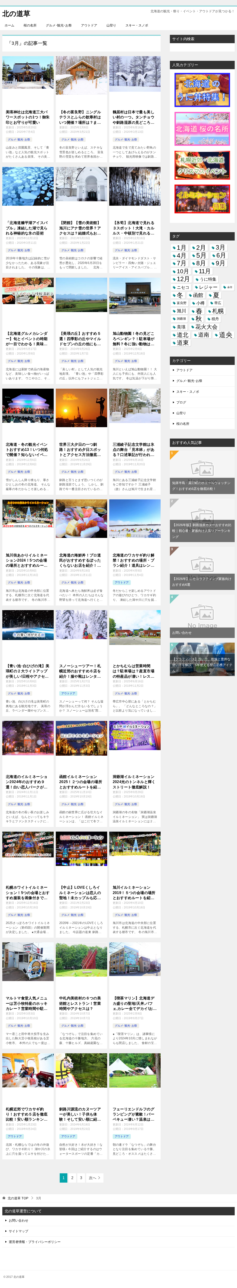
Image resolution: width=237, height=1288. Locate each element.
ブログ (181, 402)
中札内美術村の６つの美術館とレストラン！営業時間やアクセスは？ (80, 1003)
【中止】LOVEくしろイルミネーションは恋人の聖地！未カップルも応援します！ (80, 893)
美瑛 (181, 327)
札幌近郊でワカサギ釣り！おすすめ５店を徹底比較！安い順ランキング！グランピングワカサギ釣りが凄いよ (26, 1114)
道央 (225, 335)
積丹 (215, 319)
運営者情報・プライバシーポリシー (35, 1242)
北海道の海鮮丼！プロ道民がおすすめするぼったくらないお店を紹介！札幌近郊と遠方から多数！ (80, 560)
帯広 (217, 303)
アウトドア (89, 25)
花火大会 (206, 327)
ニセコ (183, 287)
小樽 (200, 303)
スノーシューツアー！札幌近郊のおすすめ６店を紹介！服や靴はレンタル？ (80, 671)
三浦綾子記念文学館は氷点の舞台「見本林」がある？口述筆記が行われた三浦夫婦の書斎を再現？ (133, 450)
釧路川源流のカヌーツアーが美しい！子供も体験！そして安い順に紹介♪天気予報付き (81, 1114)
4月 (182, 255)
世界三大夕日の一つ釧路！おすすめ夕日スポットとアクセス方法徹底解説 (80, 450)
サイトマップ (18, 1231)
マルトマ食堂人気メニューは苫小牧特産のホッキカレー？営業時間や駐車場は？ (26, 1003)
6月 (221, 255)
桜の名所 (30, 25)
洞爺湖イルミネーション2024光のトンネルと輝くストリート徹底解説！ (134, 782)
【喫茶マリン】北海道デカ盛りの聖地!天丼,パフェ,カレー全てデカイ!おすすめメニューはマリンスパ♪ (135, 1003)
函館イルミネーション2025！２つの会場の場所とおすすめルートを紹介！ (80, 782)
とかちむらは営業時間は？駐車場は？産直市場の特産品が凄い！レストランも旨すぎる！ (133, 671)
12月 (183, 279)
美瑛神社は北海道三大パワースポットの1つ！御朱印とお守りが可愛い (28, 117)
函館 (198, 295)
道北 (182, 335)
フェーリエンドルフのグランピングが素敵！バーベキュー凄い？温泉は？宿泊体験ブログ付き (133, 1114)
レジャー (208, 287)
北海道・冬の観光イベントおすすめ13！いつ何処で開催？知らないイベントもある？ (27, 450)
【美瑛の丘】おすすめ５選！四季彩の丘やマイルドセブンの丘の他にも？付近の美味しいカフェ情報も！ (80, 339)
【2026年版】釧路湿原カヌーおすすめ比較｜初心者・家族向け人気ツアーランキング (201, 530)
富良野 (182, 303)
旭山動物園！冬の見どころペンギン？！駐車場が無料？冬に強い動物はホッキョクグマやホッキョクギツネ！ (133, 339)
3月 (220, 247)
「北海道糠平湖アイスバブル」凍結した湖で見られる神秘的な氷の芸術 (26, 228)
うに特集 (208, 279)
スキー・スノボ (136, 25)
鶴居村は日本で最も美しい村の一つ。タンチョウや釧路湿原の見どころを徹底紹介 (133, 117)
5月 (201, 255)
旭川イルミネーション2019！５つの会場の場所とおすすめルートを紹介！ (134, 893)
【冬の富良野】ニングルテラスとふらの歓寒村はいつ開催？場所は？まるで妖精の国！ (80, 117)
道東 (183, 342)
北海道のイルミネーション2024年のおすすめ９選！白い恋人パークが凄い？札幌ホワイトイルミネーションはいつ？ (26, 782)
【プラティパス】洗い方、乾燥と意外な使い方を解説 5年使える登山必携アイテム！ (202, 665)
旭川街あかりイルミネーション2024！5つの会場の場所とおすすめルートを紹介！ (26, 560)
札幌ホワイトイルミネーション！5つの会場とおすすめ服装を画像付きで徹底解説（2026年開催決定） (28, 893)
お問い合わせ (182, 632)
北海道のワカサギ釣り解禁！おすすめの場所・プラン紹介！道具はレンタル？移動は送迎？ (133, 560)
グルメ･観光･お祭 (59, 25)
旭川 (181, 310)
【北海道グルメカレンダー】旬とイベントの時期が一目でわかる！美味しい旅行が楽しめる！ (26, 339)
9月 (220, 263)
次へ (92, 1178)
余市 (229, 287)
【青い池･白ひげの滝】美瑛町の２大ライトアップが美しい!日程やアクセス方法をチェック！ (28, 671)
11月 (205, 271)
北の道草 (16, 13)
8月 (201, 263)
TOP (18, 1198)
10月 (183, 271)
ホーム (9, 25)
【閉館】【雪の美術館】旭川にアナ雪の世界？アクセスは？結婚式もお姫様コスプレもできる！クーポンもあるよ (80, 228)
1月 (182, 247)
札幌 (218, 311)
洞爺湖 (181, 318)
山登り (111, 25)
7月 (182, 263)
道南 (203, 335)
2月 (201, 247)
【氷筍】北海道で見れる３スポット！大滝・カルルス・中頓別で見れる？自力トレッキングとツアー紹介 (133, 228)
